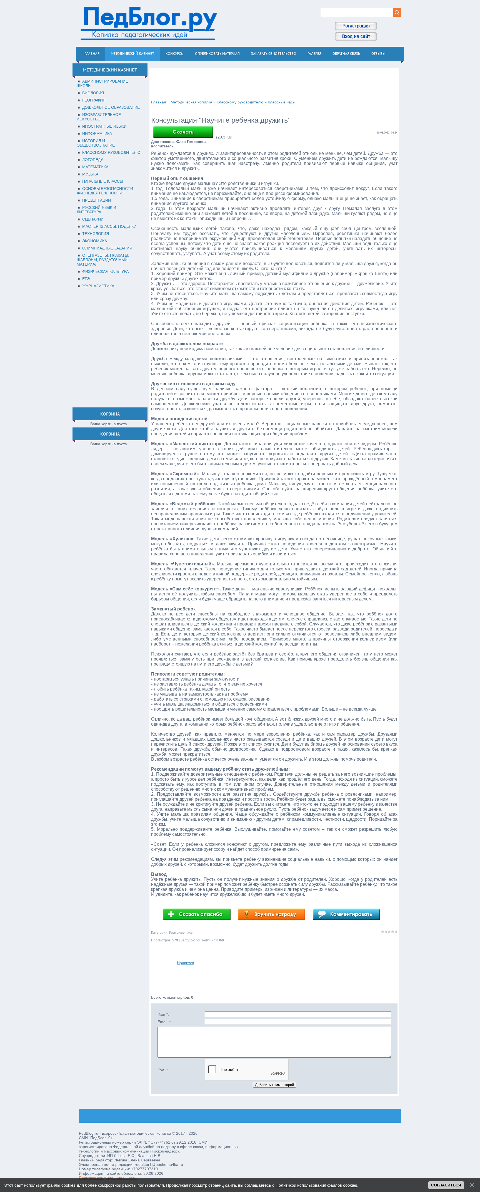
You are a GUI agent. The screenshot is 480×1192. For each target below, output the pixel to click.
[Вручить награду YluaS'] (274, 914)
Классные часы (282, 102)
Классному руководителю (240, 102)
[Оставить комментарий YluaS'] (349, 914)
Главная (158, 102)
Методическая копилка (191, 102)
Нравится (185, 963)
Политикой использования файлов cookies (316, 1185)
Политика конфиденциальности (108, 1178)
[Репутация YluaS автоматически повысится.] (199, 914)
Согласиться (446, 1185)
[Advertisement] (108, 346)
